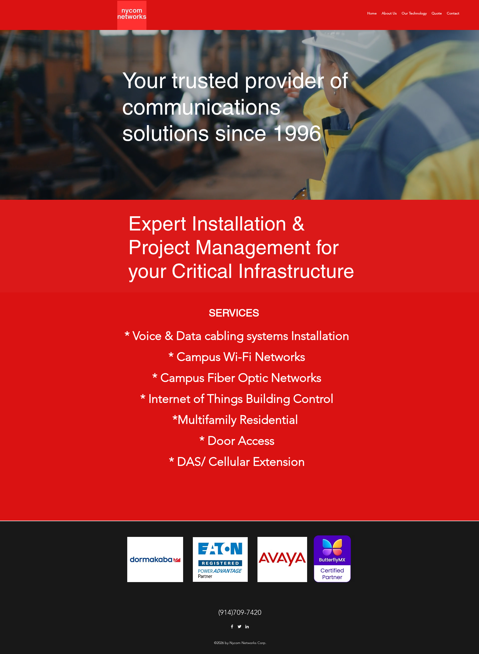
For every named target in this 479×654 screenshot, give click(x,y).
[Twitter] (239, 626)
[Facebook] (232, 626)
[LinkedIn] (246, 626)
